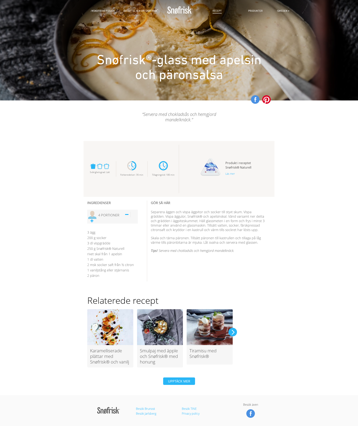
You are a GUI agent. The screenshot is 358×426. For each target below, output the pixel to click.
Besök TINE (189, 409)
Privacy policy (191, 413)
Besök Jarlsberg (146, 413)
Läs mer (230, 173)
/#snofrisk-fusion (103, 10)
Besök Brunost (145, 409)
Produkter (255, 10)
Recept (217, 10)
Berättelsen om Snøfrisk (140, 10)
